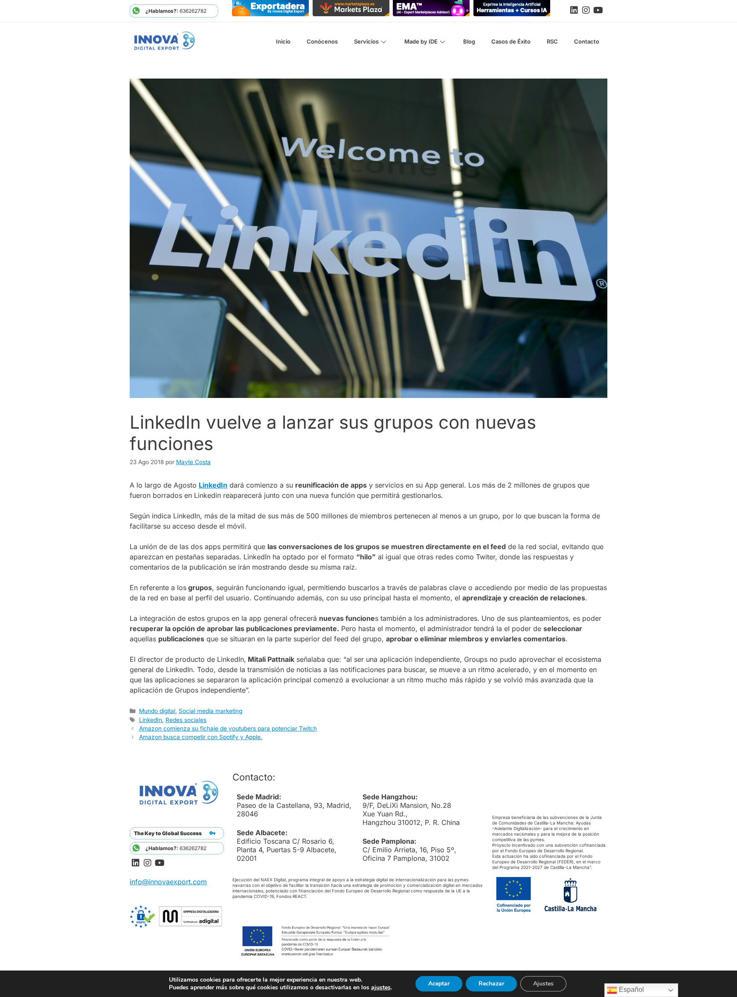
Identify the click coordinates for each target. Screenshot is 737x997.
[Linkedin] (574, 10)
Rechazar (491, 983)
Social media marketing (210, 711)
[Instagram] (586, 10)
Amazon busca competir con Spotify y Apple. (200, 737)
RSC (552, 41)
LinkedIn (213, 485)
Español (630, 989)
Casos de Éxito (511, 41)
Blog (469, 41)
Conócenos (322, 41)
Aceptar (439, 983)
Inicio (283, 41)
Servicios (366, 41)
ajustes (381, 987)
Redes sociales (185, 719)
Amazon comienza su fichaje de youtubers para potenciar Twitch (228, 728)
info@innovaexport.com (168, 881)
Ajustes (543, 983)
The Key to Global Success (168, 833)
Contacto (586, 41)
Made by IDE (421, 41)
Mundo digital (157, 711)
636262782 (175, 11)
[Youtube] (598, 10)
